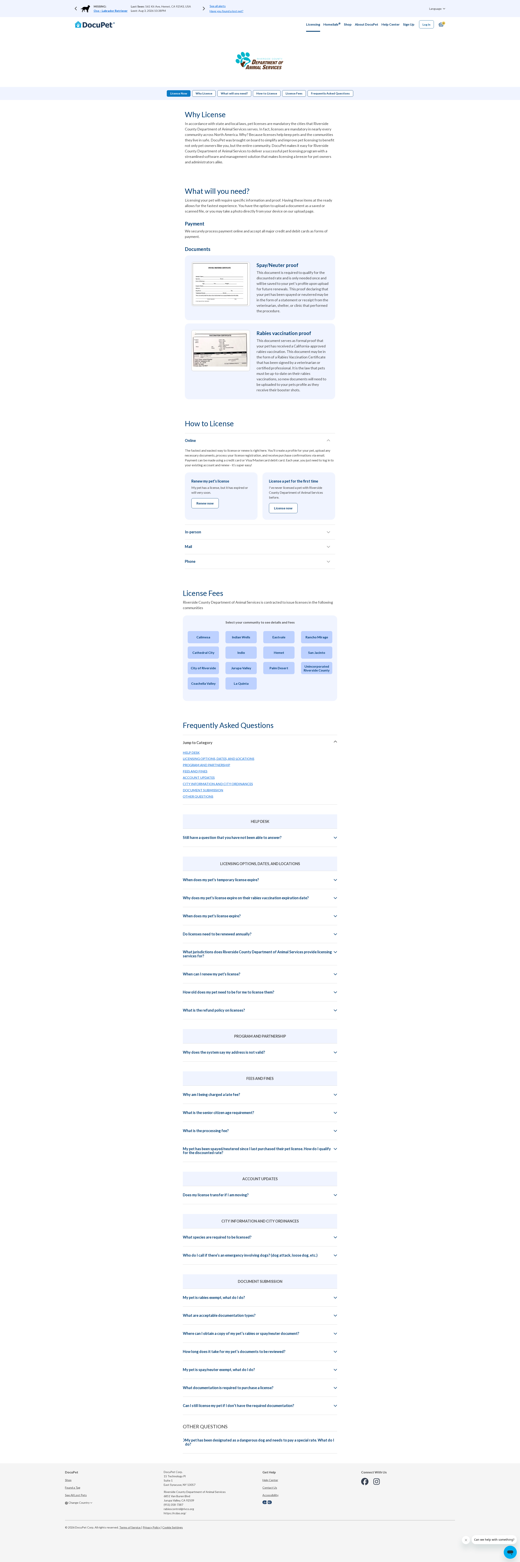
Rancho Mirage (317, 637)
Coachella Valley (203, 683)
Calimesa (203, 637)
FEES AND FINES (195, 771)
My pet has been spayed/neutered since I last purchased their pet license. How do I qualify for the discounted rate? (257, 1151)
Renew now (205, 503)
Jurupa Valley (241, 668)
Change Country (79, 1502)
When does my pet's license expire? (212, 916)
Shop (68, 1480)
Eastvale (278, 637)
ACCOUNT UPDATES (199, 777)
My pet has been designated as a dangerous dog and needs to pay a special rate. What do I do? (259, 1442)
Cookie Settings (172, 1527)
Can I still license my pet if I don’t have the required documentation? (238, 1406)
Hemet (279, 652)
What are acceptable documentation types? (219, 1316)
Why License (204, 93)
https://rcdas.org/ (175, 1513)
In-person (193, 532)
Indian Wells (241, 637)
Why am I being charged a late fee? (211, 1095)
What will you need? (234, 93)
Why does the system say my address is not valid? (224, 1052)
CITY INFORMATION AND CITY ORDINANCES (218, 784)
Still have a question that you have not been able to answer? (232, 838)
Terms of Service (130, 1527)
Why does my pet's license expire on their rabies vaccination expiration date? (246, 898)
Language (435, 8)
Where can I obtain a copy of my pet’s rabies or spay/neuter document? (241, 1334)
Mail (188, 546)
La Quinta (241, 683)
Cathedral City (203, 652)
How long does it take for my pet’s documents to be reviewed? (234, 1352)
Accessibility (270, 1495)
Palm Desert (279, 668)
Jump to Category (197, 742)
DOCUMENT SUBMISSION (203, 790)
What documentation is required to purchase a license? (228, 1388)
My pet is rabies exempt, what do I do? (214, 1298)
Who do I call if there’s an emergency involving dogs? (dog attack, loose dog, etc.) (250, 1255)
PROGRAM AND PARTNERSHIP (206, 765)
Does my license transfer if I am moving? (216, 1195)
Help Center (270, 1480)
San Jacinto (316, 652)
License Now (178, 93)
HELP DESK (191, 752)
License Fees (294, 93)
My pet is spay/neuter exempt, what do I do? (219, 1370)
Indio (241, 652)
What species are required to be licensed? (217, 1237)
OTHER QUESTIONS (198, 796)
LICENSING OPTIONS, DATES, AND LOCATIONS (218, 758)
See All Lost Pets (76, 1495)
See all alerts (218, 6)
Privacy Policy (152, 1527)
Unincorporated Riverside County (317, 668)
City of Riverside (203, 668)
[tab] (260, 742)
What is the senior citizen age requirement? (218, 1113)
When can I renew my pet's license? (211, 974)
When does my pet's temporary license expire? (221, 880)
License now (283, 508)
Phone (190, 561)
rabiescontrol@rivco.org (179, 1509)
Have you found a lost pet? (226, 11)
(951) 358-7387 (173, 1504)
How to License (266, 93)
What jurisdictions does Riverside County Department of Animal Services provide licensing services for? (257, 954)
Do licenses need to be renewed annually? (217, 934)
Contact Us (269, 1487)
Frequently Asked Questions (330, 93)
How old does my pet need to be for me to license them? (228, 992)
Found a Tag (72, 1487)
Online (190, 440)
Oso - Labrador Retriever (111, 10)
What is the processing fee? (206, 1131)
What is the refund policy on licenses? (214, 1010)
